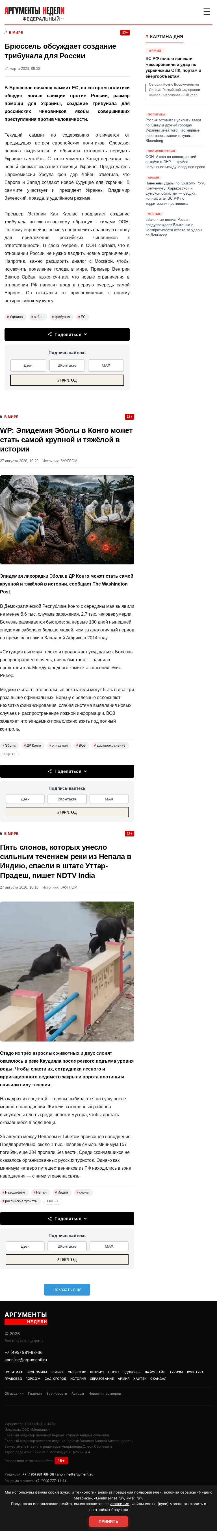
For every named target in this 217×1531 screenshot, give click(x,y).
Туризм (176, 1372)
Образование (102, 1379)
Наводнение (14, 1192)
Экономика (37, 1372)
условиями (119, 1503)
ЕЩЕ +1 (9, 754)
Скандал (158, 1379)
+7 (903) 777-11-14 (51, 1481)
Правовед (13, 1379)
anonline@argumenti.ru (26, 1359)
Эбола (9, 745)
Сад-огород (55, 1379)
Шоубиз (97, 1372)
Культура (195, 1372)
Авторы (77, 1393)
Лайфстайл (155, 1372)
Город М (33, 1379)
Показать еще (67, 1289)
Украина (15, 317)
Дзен (28, 365)
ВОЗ (81, 745)
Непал (40, 1192)
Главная (35, 1393)
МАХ (106, 365)
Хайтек (139, 1379)
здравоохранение (109, 745)
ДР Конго (32, 745)
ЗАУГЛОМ (68, 461)
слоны (83, 1192)
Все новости (56, 1393)
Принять (108, 1521)
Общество (77, 1372)
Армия (124, 1379)
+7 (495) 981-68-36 (24, 1352)
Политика (14, 1372)
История (78, 1379)
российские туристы (20, 1201)
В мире (16, 33)
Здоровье (132, 1372)
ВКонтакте (67, 365)
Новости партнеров (104, 1393)
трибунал (61, 317)
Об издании (14, 1393)
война (37, 317)
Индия (61, 1192)
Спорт (114, 1372)
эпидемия (58, 745)
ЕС (82, 317)
